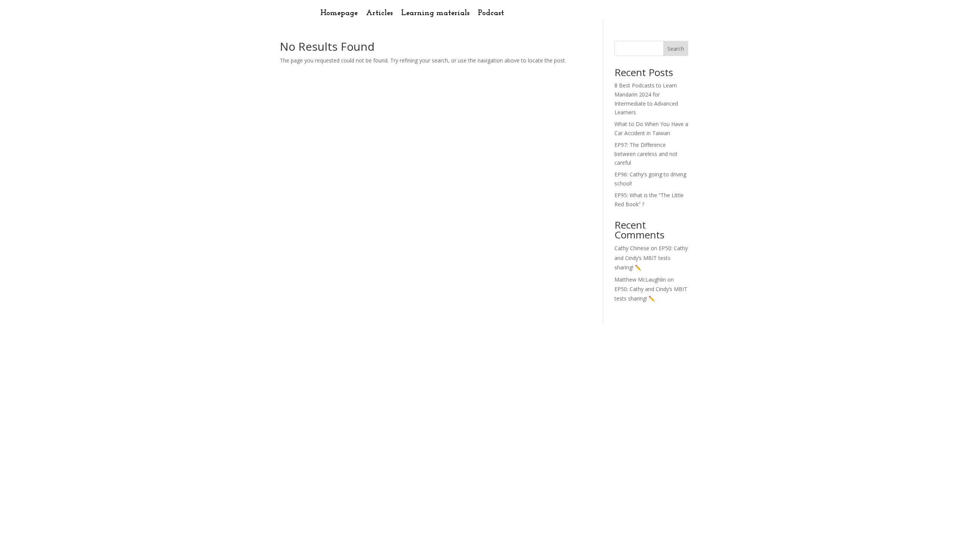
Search (675, 48)
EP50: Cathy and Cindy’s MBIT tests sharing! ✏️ (651, 257)
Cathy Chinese (631, 248)
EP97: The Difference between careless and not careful (646, 154)
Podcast (491, 14)
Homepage (339, 14)
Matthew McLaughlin (640, 279)
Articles (379, 14)
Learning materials (435, 14)
